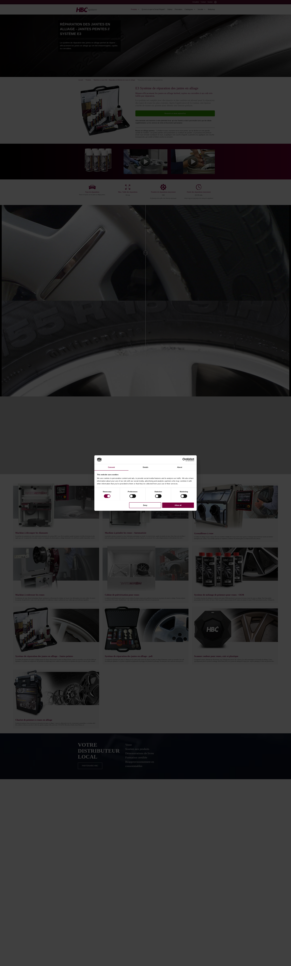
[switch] (132, 496)
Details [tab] (145, 467)
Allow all (178, 505)
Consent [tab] (111, 467)
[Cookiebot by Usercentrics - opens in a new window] (184, 459)
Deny (145, 505)
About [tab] (179, 467)
